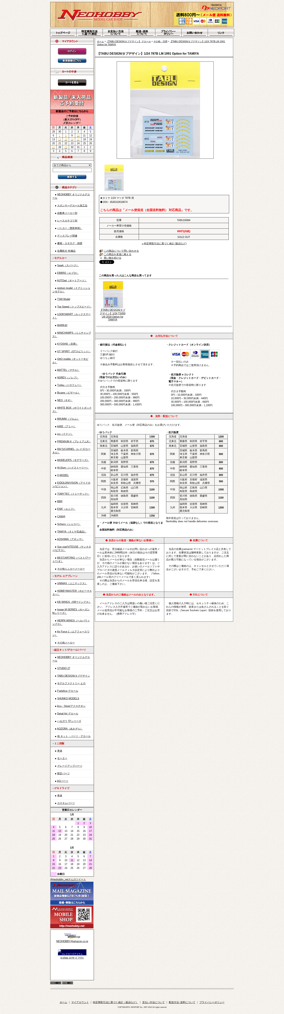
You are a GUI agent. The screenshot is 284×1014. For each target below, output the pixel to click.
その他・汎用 (160, 41)
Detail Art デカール (67, 713)
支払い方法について (153, 1002)
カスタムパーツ (66, 803)
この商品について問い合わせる (121, 250)
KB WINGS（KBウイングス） (74, 601)
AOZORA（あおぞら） (70, 728)
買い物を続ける (112, 257)
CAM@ (61, 516)
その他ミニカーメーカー (71, 568)
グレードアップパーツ (69, 765)
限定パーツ (63, 773)
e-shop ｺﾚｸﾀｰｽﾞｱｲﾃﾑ (72, 957)
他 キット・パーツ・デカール (74, 736)
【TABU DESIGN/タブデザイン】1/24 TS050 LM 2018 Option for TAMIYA (112, 314)
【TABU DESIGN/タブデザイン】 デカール (128, 41)
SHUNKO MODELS (68, 698)
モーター (62, 758)
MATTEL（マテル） (68, 370)
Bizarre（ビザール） (68, 392)
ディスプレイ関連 (67, 235)
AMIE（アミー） (66, 426)
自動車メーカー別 (67, 213)
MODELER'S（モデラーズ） (73, 460)
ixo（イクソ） (65, 433)
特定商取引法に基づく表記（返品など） (115, 1002)
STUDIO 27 (63, 668)
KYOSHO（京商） (67, 343)
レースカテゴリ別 (67, 220)
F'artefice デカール (67, 690)
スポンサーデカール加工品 (72, 205)
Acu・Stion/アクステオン (71, 706)
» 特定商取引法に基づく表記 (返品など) (164, 243)
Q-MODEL (63, 475)
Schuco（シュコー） (69, 524)
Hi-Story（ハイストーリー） (73, 467)
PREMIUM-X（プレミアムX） (74, 441)
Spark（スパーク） (68, 265)
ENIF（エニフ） (66, 508)
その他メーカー (66, 642)
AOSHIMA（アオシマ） (70, 539)
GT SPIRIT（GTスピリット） (74, 351)
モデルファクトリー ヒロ (71, 683)
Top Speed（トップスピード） (74, 306)
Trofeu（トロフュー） (69, 385)
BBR (59, 501)
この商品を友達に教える (117, 254)
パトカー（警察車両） (69, 228)
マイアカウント (80, 1002)
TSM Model (63, 299)
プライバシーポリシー (211, 1002)
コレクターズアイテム (72, 954)
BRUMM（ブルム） (68, 418)
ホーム (100, 41)
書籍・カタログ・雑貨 (69, 243)
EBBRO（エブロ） (68, 272)
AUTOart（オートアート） (72, 280)
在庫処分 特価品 (66, 250)
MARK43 (62, 325)
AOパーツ (62, 781)
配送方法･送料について (182, 1002)
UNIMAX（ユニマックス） (72, 583)
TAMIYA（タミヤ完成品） (72, 531)
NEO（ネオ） (65, 400)
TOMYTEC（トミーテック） (73, 493)
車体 (59, 750)
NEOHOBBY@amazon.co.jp (72, 941)
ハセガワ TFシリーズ (69, 721)
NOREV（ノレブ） (68, 377)
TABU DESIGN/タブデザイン (73, 675)
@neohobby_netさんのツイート (68, 879)
